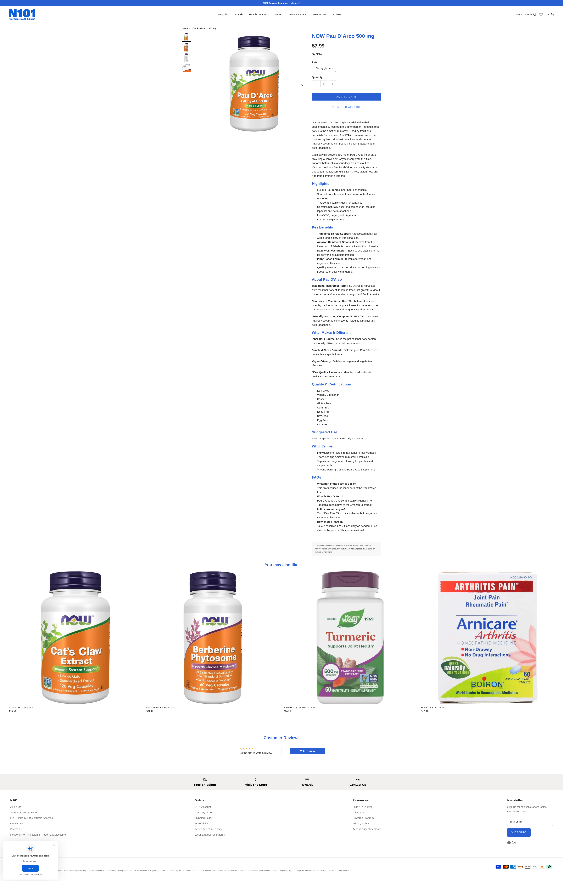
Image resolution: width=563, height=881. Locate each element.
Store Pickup (201, 823)
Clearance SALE (296, 14)
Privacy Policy (360, 823)
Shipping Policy (203, 818)
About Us (15, 807)
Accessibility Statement (366, 829)
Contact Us (16, 823)
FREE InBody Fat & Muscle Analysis (31, 818)
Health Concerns (259, 14)
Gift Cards (358, 812)
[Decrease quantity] (315, 83)
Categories (222, 14)
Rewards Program (363, 818)
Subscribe (519, 832)
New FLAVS (319, 14)
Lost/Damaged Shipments (209, 834)
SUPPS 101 (340, 14)
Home (185, 28)
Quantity (317, 77)
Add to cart (346, 96)
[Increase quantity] (332, 83)
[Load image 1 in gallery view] (253, 84)
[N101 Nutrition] (22, 14)
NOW (319, 54)
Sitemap (15, 829)
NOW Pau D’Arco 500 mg (203, 28)
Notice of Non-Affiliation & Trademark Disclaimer (38, 834)
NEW (278, 14)
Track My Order (203, 812)
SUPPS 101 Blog (362, 807)
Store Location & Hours (24, 812)
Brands (239, 14)
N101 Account (202, 807)
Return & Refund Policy (208, 829)
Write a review (307, 751)
